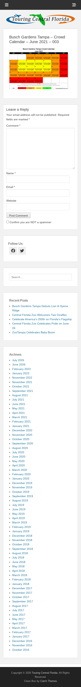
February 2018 (21, 579)
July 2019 (18, 505)
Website (11, 200)
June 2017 (18, 614)
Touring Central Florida (44, 672)
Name (11, 173)
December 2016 (22, 641)
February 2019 (21, 526)
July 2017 (18, 610)
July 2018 (18, 557)
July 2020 (18, 452)
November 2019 (22, 487)
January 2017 (20, 636)
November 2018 (22, 540)
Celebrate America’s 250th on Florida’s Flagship (42, 319)
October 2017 (20, 597)
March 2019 (19, 522)
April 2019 (18, 518)
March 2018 (19, 575)
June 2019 (18, 509)
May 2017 (18, 619)
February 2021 (21, 421)
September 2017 (22, 601)
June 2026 (18, 364)
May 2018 (18, 566)
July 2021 (18, 399)
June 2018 (18, 562)
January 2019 (20, 531)
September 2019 (22, 496)
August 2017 (20, 605)
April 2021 (18, 412)
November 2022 (22, 377)
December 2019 (22, 483)
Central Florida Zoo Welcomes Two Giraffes (39, 314)
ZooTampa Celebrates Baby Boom (33, 332)
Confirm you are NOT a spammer (30, 222)
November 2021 (22, 382)
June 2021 (18, 404)
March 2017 (19, 627)
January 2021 (20, 426)
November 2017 (22, 592)
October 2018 (20, 544)
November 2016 (22, 645)
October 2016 (20, 649)
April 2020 (18, 465)
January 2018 (20, 583)
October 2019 (20, 491)
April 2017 (18, 623)
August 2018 (20, 553)
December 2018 (22, 535)
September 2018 (22, 548)
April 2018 (18, 570)
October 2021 (20, 386)
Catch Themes (48, 681)
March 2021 (19, 417)
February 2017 (21, 632)
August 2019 (20, 500)
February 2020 (21, 474)
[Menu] (6, 5)
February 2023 (21, 369)
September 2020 (22, 443)
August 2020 (20, 448)
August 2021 (20, 395)
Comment (13, 125)
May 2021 (18, 408)
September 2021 (22, 390)
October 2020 (20, 439)
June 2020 (18, 456)
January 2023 (20, 373)
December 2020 (22, 430)
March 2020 (19, 469)
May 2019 (18, 513)
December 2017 (22, 588)
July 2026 (18, 360)
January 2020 (20, 478)
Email (10, 187)
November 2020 (22, 434)
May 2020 (18, 461)
